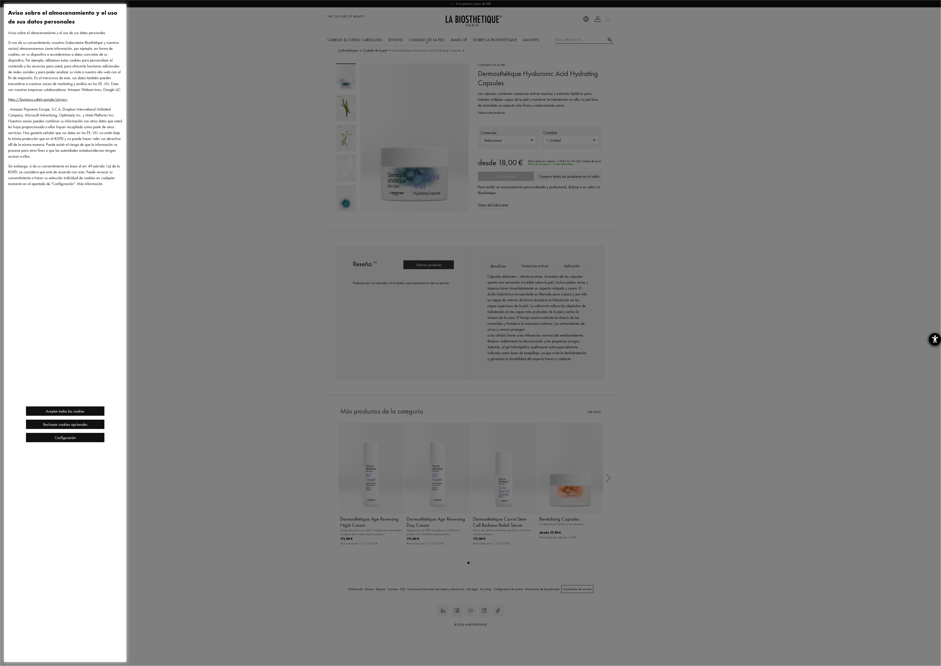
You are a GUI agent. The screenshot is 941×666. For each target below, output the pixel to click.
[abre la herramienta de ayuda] (935, 339)
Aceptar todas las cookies (65, 411)
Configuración (65, 437)
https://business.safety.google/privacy (37, 99)
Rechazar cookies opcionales (65, 424)
